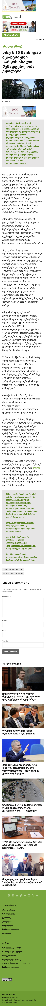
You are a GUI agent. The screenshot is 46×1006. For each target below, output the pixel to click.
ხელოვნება (7, 925)
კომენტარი (7, 921)
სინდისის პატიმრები (11, 948)
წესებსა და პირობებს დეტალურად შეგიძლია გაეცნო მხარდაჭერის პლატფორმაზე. (21, 557)
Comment (6, 597)
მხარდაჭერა (11, 35)
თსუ (21, 569)
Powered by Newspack (10, 997)
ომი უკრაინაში (9, 955)
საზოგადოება (8, 914)
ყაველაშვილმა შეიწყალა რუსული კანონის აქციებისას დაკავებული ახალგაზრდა (21, 696)
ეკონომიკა (7, 918)
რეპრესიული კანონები (12, 959)
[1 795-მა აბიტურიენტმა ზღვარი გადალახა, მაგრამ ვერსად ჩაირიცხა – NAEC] (23, 827)
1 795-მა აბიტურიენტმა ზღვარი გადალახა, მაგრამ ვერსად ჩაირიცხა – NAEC (22, 844)
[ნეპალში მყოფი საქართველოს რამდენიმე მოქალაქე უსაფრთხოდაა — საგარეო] (23, 790)
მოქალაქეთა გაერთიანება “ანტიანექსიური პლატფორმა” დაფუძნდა (22, 881)
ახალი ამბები (13, 46)
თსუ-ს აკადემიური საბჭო (13, 573)
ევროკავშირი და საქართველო (16, 963)
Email (4, 631)
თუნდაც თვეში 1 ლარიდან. (19, 548)
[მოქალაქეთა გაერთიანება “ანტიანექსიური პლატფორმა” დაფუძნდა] (23, 864)
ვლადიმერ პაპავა (10, 569)
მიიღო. (36, 467)
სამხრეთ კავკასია (10, 929)
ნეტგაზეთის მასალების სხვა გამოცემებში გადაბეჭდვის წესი (19, 1001)
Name (4, 621)
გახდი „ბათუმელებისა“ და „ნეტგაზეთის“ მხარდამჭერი (20, 543)
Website (5, 641)
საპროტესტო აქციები (12, 952)
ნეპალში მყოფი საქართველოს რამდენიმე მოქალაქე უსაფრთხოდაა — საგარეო (22, 807)
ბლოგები (6, 933)
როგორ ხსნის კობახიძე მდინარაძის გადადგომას (18, 732)
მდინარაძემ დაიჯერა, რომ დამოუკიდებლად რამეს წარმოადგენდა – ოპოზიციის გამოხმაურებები (20, 769)
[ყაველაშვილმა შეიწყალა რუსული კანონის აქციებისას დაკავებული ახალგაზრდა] (23, 679)
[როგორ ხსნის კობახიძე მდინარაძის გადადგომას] (23, 716)
